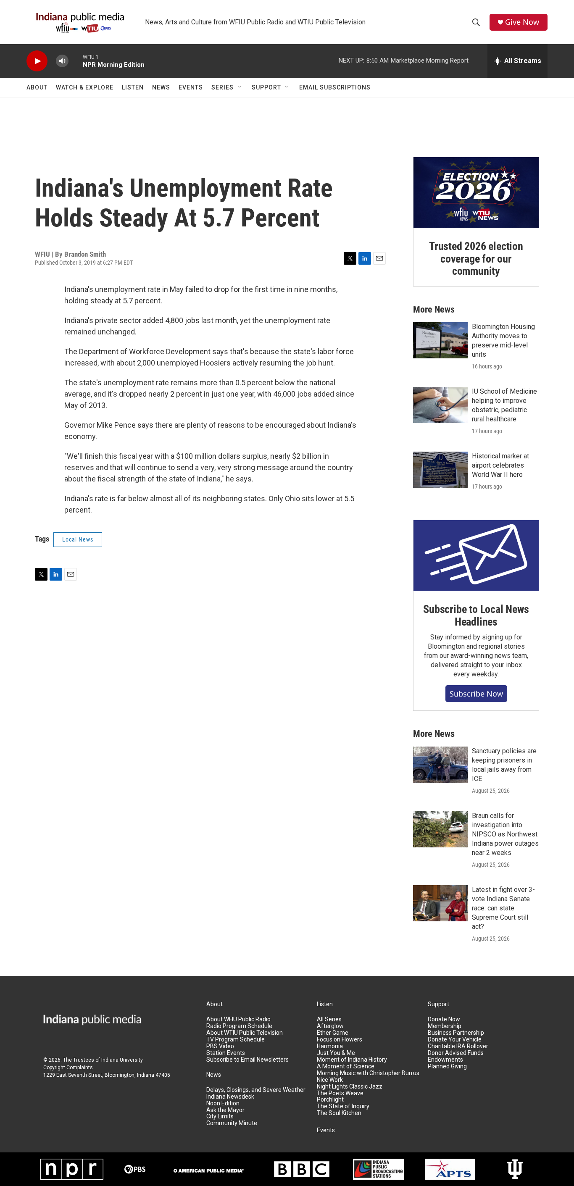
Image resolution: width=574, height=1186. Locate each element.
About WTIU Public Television (244, 1033)
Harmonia (330, 1046)
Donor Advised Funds (456, 1053)
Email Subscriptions (335, 87)
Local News (77, 539)
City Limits (220, 1116)
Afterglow (330, 1026)
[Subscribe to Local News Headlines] (476, 555)
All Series (329, 1019)
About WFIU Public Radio (238, 1019)
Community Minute (231, 1123)
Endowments (445, 1060)
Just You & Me (336, 1053)
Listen (133, 87)
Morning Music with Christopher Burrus (368, 1073)
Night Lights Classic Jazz (349, 1086)
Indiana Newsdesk (230, 1097)
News (161, 87)
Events (191, 87)
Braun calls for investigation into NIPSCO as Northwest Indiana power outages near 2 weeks (505, 834)
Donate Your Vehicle (455, 1039)
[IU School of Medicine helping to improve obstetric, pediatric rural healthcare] (440, 405)
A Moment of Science (345, 1066)
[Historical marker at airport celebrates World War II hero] (440, 470)
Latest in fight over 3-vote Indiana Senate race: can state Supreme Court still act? (503, 908)
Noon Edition (223, 1103)
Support (266, 87)
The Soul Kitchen (339, 1113)
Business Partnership (456, 1033)
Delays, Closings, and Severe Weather (255, 1090)
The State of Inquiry (343, 1106)
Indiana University (122, 1060)
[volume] (62, 61)
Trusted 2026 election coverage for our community (476, 259)
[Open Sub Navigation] (240, 87)
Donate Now (444, 1019)
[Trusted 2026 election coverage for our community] (476, 192)
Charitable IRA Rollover (458, 1046)
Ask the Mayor (225, 1110)
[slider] (75, 60)
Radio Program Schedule (239, 1026)
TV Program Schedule (235, 1039)
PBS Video (220, 1046)
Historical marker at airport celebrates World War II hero (500, 465)
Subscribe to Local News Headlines (476, 615)
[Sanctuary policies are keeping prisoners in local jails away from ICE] (440, 765)
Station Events (225, 1053)
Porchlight (330, 1100)
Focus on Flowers (339, 1039)
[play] (37, 61)
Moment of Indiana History (352, 1060)
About (36, 87)
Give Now (522, 22)
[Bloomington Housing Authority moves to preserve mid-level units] (440, 340)
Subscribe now (476, 694)
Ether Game (332, 1033)
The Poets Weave (340, 1093)
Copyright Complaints (68, 1067)
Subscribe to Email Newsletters (247, 1060)
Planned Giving (447, 1066)
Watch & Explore (84, 87)
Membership (444, 1026)
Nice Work (330, 1080)
